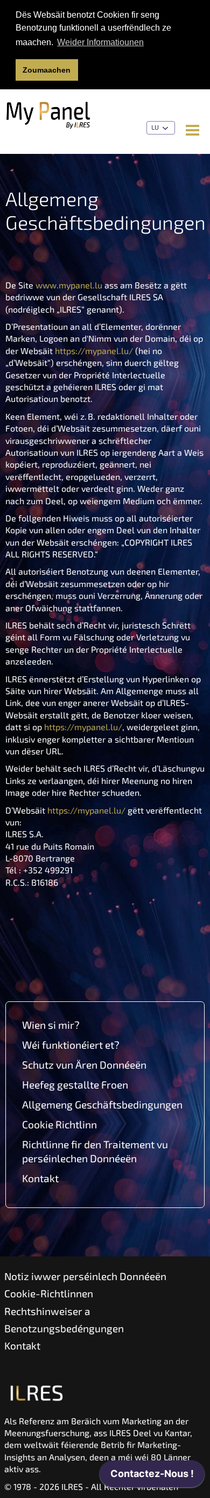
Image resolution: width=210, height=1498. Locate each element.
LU (155, 127)
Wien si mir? (51, 1025)
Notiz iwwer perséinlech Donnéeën (85, 1276)
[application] (152, 1476)
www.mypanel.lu (69, 285)
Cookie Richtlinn (59, 1124)
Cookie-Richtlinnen (48, 1293)
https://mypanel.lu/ (94, 350)
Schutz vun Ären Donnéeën (84, 1064)
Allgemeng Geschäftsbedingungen (102, 1104)
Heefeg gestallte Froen (75, 1084)
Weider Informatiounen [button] (100, 42)
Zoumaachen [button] (47, 70)
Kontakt (40, 1178)
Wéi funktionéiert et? (71, 1044)
